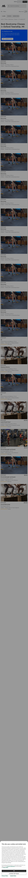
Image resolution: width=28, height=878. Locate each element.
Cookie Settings (14, 873)
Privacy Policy (5, 867)
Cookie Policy (13, 875)
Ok (14, 870)
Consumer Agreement (10, 866)
